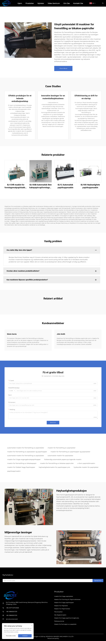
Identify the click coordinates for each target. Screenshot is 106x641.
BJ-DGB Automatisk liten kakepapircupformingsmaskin (40, 186)
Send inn (53, 422)
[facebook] (3, 587)
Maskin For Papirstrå (61, 605)
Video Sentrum (54, 3)
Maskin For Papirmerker (62, 609)
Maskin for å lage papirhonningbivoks (66, 618)
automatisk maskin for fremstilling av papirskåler (25, 448)
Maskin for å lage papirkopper (64, 602)
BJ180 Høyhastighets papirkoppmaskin (90, 186)
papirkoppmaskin (14, 471)
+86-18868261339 (11, 611)
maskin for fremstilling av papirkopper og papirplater (70, 452)
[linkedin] (5, 587)
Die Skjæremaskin (60, 615)
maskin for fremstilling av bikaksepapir (21, 463)
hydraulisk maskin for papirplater (86, 467)
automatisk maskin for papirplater (60, 456)
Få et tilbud (63, 68)
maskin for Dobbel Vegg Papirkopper (21, 467)
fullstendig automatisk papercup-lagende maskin (62, 459)
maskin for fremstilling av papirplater (61, 448)
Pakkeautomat (59, 621)
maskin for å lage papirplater (63, 596)
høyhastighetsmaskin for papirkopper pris (54, 467)
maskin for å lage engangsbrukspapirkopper (24, 459)
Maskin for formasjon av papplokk (65, 624)
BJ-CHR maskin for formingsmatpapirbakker (16, 186)
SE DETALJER (15, 171)
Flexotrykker (58, 612)
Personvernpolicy (53, 638)
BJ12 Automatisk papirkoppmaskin (65, 186)
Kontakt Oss (78, 3)
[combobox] (12, 390)
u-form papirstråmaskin (86, 463)
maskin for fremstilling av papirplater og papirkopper (27, 452)
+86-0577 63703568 (12, 608)
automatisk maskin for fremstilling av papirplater (25, 456)
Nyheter (41, 3)
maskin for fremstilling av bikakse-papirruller (57, 463)
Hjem (20, 3)
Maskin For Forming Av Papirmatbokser (67, 599)
